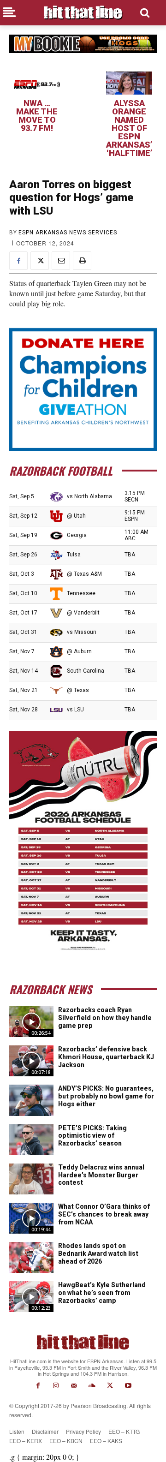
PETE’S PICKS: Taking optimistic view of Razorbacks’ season (92, 1135)
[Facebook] (18, 260)
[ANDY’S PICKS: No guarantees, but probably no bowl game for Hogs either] (31, 1100)
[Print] (82, 260)
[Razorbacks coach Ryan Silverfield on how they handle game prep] (31, 1021)
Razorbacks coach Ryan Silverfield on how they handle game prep (105, 1017)
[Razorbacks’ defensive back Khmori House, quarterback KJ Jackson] (31, 1060)
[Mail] (74, 1386)
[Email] (61, 260)
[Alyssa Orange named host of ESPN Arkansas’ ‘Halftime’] (129, 83)
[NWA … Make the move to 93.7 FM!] (37, 83)
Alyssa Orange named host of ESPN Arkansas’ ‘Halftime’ (129, 128)
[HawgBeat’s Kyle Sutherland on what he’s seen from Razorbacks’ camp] (31, 1296)
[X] (39, 260)
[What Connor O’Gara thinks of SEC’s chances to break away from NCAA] (31, 1218)
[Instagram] (56, 1386)
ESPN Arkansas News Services (67, 232)
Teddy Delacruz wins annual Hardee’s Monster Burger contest (101, 1175)
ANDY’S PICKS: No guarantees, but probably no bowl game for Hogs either (106, 1096)
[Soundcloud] (92, 1386)
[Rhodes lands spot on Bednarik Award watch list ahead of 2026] (31, 1257)
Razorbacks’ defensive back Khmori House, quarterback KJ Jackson (106, 1056)
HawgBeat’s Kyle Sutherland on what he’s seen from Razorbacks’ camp (102, 1292)
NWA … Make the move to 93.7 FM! (37, 115)
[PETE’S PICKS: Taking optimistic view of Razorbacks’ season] (31, 1139)
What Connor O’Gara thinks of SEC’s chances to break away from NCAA (104, 1214)
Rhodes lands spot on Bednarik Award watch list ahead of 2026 (98, 1253)
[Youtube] (128, 1386)
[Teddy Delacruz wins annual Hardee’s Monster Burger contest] (31, 1179)
